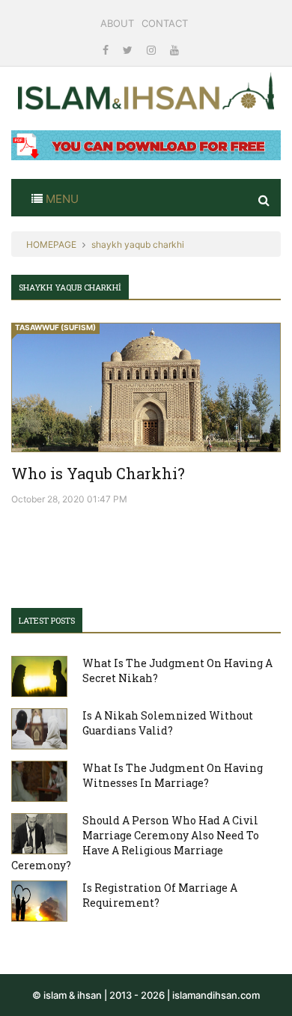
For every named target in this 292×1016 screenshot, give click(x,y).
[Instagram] (153, 49)
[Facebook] (107, 49)
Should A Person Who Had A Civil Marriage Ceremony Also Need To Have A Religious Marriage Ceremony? (135, 842)
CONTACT (165, 23)
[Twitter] (129, 49)
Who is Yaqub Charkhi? (98, 473)
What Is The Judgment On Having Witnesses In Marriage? (172, 775)
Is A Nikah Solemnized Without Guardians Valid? (167, 722)
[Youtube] (174, 49)
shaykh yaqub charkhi (137, 244)
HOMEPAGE (51, 244)
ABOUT (117, 23)
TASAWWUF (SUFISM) (55, 327)
